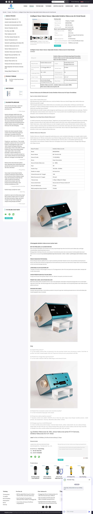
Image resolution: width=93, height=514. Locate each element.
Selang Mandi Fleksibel (10, 71)
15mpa (60, 437)
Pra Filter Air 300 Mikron (38, 437)
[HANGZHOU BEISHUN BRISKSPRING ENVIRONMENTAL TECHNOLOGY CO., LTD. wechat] (14, 214)
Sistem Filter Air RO (10, 60)
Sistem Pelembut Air (10, 28)
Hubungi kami (69, 6)
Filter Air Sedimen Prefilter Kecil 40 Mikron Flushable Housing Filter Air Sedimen (47, 498)
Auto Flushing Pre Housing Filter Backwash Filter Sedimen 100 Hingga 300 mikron (26, 499)
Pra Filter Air (15, 12)
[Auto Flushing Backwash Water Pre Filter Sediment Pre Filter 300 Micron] (83, 470)
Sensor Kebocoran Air (10, 49)
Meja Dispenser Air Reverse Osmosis (14, 66)
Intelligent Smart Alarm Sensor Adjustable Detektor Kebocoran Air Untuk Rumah (40, 43)
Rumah (25, 6)
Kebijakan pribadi (8, 512)
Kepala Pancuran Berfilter (11, 55)
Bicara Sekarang (75, 1)
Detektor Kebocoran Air (11, 46)
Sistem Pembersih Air (10, 40)
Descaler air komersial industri (12, 25)
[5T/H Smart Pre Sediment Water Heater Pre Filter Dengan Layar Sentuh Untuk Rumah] (71, 470)
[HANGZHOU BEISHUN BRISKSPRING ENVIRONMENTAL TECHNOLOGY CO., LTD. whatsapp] (10, 214)
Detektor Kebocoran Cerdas (12, 52)
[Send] (89, 511)
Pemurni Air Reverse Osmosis (12, 63)
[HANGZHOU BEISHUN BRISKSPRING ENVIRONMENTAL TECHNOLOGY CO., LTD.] (11, 6)
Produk (31, 6)
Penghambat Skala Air (10, 19)
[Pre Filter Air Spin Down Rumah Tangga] (6, 80)
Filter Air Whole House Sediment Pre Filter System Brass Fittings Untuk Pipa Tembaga (47, 477)
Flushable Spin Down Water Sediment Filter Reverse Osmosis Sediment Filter (48, 502)
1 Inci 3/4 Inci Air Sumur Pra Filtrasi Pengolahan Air (25, 502)
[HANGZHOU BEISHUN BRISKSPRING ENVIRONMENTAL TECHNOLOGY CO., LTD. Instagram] (12, 2)
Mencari (66, 1)
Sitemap (5, 504)
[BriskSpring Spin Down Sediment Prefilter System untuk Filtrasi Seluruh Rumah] (35, 470)
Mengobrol (57, 45)
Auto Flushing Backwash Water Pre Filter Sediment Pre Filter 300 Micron (83, 477)
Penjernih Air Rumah (10, 58)
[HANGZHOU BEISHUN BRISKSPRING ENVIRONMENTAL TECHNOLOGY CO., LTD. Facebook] (6, 2)
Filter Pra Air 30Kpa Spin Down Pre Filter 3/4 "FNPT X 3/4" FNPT (59, 477)
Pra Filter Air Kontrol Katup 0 (51, 437)
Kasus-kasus (84, 6)
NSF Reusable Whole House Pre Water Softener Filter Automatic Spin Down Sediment (25, 495)
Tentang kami (39, 6)
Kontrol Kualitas (58, 6)
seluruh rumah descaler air (11, 22)
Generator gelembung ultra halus (13, 43)
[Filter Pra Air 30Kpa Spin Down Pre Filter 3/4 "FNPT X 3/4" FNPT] (59, 470)
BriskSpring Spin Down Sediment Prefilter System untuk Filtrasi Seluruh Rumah (35, 477)
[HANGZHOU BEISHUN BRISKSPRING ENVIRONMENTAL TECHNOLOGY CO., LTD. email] (6, 214)
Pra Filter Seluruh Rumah (11, 37)
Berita (76, 6)
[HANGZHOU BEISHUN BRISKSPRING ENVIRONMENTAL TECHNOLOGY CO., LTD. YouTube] (9, 2)
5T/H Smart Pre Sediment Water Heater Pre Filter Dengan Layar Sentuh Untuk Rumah (71, 477)
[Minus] (89, 480)
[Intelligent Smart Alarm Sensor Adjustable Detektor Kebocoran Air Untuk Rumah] (40, 27)
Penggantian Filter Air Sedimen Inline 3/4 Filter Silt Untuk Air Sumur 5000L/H (48, 495)
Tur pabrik (48, 6)
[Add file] (64, 511)
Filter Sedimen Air (9, 34)
